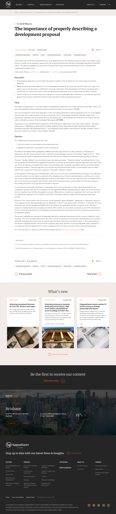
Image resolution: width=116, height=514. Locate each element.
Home (16, 12)
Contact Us (80, 469)
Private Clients (10, 471)
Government (9, 474)
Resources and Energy (48, 480)
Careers (98, 462)
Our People (63, 462)
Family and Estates (29, 476)
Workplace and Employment (46, 484)
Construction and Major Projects (31, 467)
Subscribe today (51, 380)
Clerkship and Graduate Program (102, 473)
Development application (23, 55)
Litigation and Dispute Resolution (48, 467)
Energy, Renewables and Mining (13, 467)
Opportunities (99, 469)
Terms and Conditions (18, 497)
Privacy (8, 497)
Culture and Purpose (101, 466)
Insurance (26, 480)
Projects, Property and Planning (48, 472)
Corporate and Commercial (28, 472)
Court (42, 55)
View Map (25, 423)
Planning (35, 55)
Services (27, 462)
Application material (80, 55)
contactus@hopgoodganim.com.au (54, 414)
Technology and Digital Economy (12, 484)
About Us (80, 462)
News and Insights (26, 12)
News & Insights (65, 468)
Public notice (67, 55)
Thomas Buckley (54, 72)
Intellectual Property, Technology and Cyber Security (30, 485)
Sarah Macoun (25, 24)
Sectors (9, 462)
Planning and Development (71, 230)
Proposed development (54, 55)
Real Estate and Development (10, 479)
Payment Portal (30, 497)
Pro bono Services (82, 466)
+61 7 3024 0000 (48, 416)
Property (44, 476)
